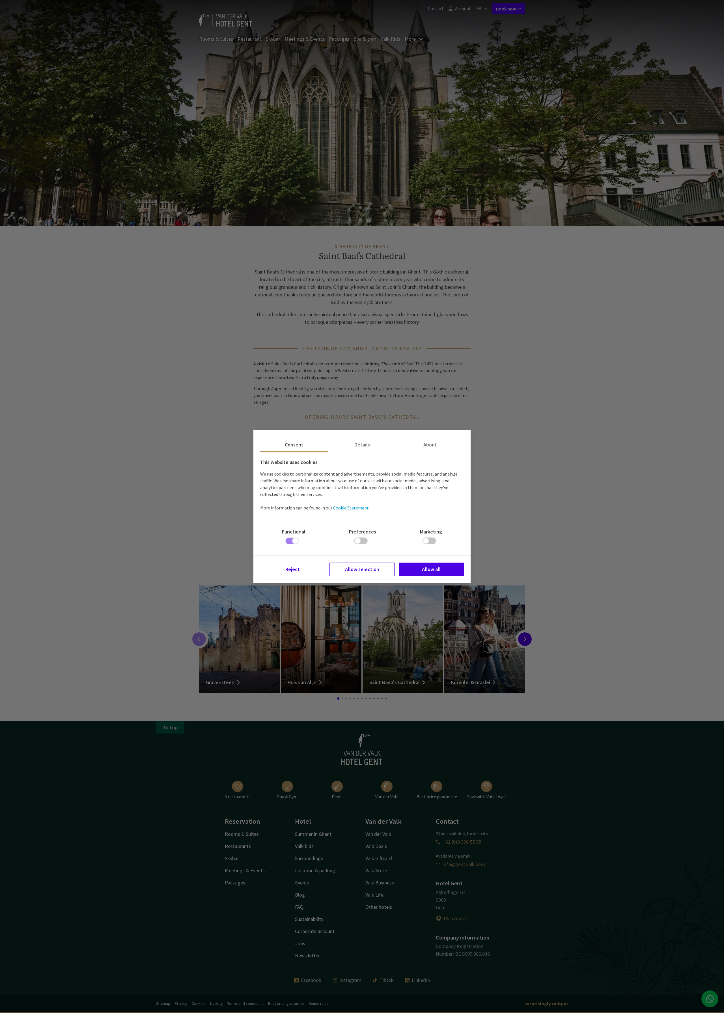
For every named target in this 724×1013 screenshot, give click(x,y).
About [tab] (430, 444)
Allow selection (362, 569)
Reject (292, 569)
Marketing (431, 531)
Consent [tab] (294, 444)
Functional (293, 531)
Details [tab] (362, 444)
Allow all (431, 569)
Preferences (362, 531)
